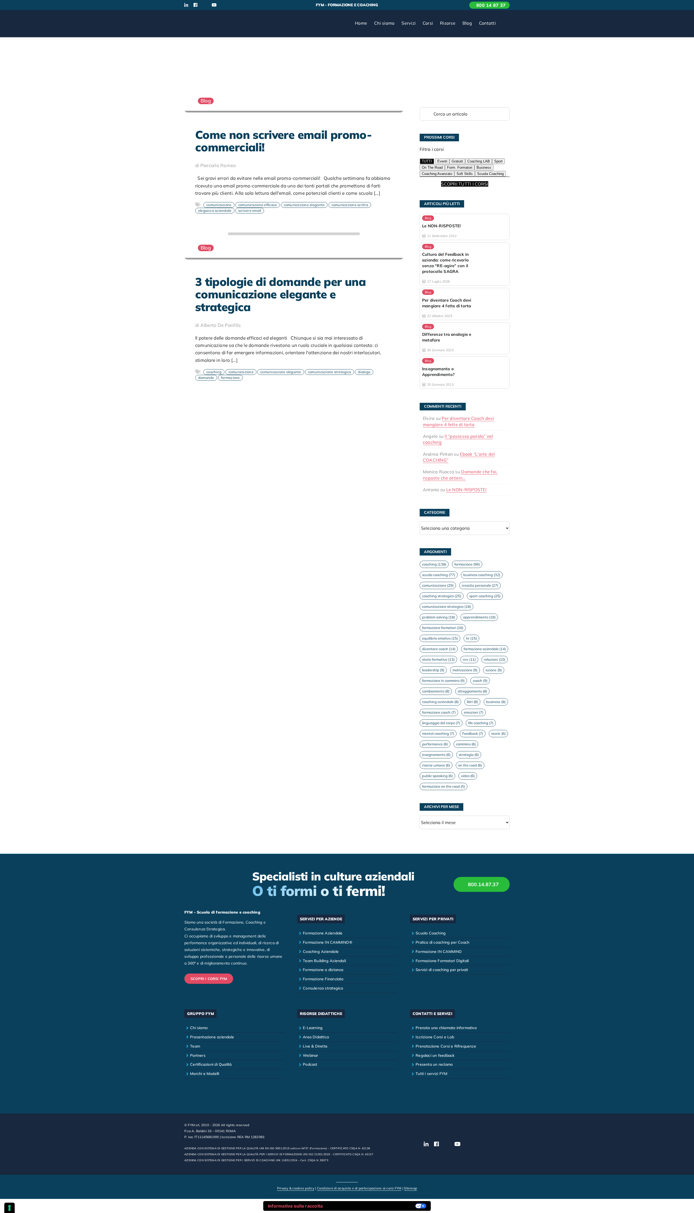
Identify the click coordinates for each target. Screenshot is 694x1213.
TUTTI (427, 161)
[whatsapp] (232, 5)
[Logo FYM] (204, 17)
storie (498, 733)
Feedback (472, 733)
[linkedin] (186, 5)
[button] (504, 23)
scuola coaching (438, 575)
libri (472, 702)
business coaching (481, 575)
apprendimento (479, 617)
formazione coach (439, 712)
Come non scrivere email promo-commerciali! (283, 140)
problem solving (438, 617)
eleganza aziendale (215, 210)
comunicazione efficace (257, 205)
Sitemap (410, 1188)
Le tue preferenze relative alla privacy (372, 1206)
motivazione (464, 670)
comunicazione (218, 205)
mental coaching (438, 733)
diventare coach (438, 649)
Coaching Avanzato (437, 174)
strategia (469, 754)
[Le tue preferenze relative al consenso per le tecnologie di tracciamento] (9, 1208)
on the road (470, 765)
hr (471, 638)
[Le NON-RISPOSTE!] (465, 227)
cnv (469, 659)
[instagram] (204, 5)
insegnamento (436, 754)
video (468, 776)
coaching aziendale (440, 702)
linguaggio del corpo (441, 723)
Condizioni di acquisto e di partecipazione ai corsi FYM (359, 1188)
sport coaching (484, 596)
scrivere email (249, 210)
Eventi (442, 161)
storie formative (438, 659)
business (495, 702)
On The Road (432, 167)
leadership (433, 670)
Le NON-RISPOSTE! (466, 489)
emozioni (473, 712)
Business (484, 167)
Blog (206, 101)
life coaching (480, 723)
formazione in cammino (443, 680)
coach (480, 680)
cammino (466, 744)
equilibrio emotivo (440, 638)
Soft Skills (465, 174)
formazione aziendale (485, 649)
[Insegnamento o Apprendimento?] (465, 372)
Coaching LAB (478, 161)
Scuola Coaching (490, 174)
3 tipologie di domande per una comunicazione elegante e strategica (280, 294)
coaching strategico (441, 596)
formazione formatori (442, 627)
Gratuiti (457, 161)
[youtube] (214, 5)
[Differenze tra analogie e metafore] (465, 338)
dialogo (364, 372)
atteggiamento (472, 691)
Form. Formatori (459, 167)
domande (206, 377)
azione (494, 670)
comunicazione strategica (329, 372)
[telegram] (241, 5)
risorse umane (436, 765)
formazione (230, 377)
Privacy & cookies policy (295, 1188)
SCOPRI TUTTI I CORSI (464, 184)
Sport (498, 161)
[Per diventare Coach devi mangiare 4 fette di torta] (465, 304)
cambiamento (435, 691)
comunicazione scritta (350, 205)
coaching (213, 372)
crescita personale (480, 585)
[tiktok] (223, 5)
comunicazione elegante (304, 205)
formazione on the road (443, 786)
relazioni (494, 659)
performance (435, 744)
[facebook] (195, 5)
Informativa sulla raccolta (295, 1206)
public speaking (437, 776)
